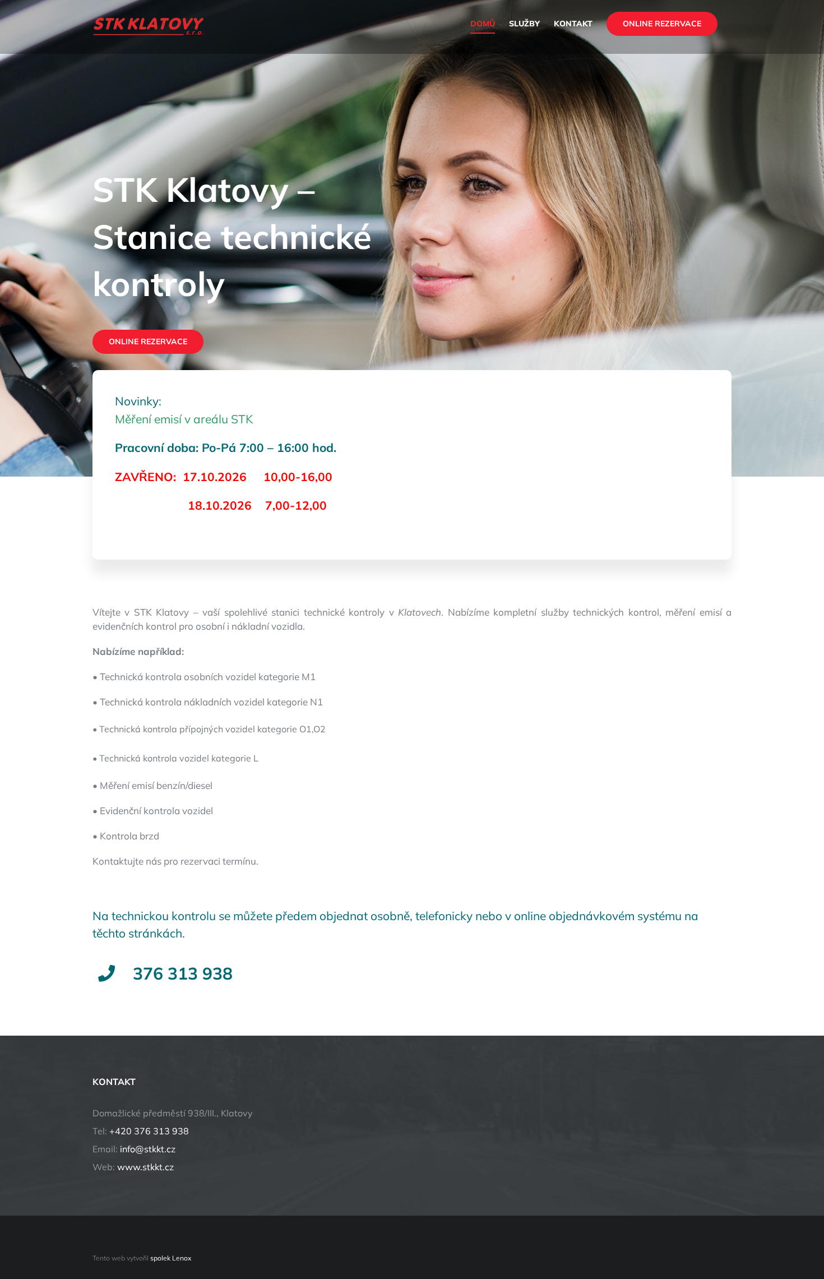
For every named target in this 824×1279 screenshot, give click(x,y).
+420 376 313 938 (149, 1131)
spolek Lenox (170, 1258)
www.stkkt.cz (145, 1166)
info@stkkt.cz (147, 1149)
